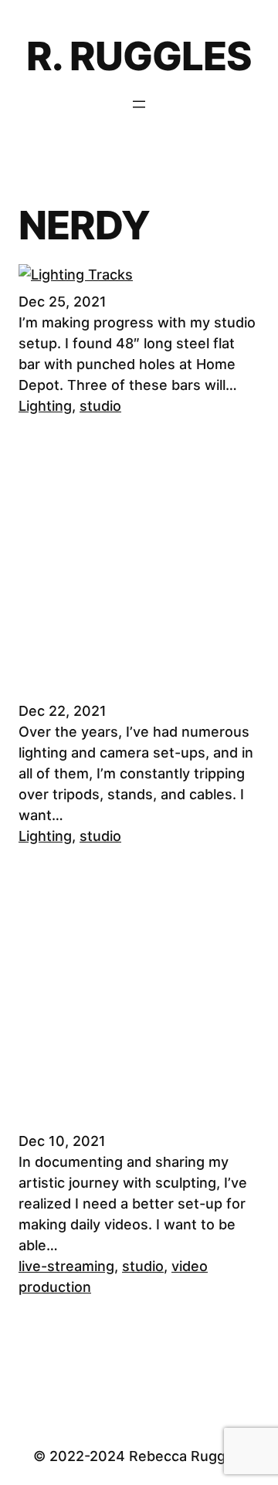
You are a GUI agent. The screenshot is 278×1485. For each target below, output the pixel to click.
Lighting (45, 406)
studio (100, 406)
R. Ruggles (139, 56)
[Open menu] (139, 104)
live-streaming (66, 1266)
